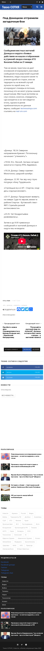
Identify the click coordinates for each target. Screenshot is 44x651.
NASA (14, 545)
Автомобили (7, 542)
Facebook (5, 562)
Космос (37, 538)
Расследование (27, 524)
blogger (36, 349)
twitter (23, 372)
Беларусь (20, 531)
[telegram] (42, 2)
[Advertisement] (22, 131)
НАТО (4, 531)
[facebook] (17, 645)
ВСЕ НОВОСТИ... (8, 395)
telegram (23, 377)
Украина (14, 513)
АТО (10, 521)
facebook (26, 349)
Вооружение (7, 528)
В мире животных (23, 549)
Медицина (18, 542)
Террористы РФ (15, 517)
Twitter (4, 567)
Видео (31, 513)
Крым (26, 521)
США (4, 521)
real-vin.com (21, 111)
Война (5, 517)
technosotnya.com (29, 108)
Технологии (7, 535)
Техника (34, 528)
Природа (29, 545)
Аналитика (37, 517)
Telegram (5, 570)
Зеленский (18, 535)
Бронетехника (30, 542)
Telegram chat (7, 573)
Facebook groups (8, 565)
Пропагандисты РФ (21, 528)
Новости (5, 513)
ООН (28, 531)
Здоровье (6, 545)
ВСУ (17, 524)
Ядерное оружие (8, 538)
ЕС (26, 535)
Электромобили (8, 549)
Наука (12, 531)
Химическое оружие (25, 538)
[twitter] (39, 2)
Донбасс (28, 517)
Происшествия (8, 524)
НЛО (21, 545)
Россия (23, 513)
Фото (37, 524)
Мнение (18, 521)
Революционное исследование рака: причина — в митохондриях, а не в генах (26, 456)
